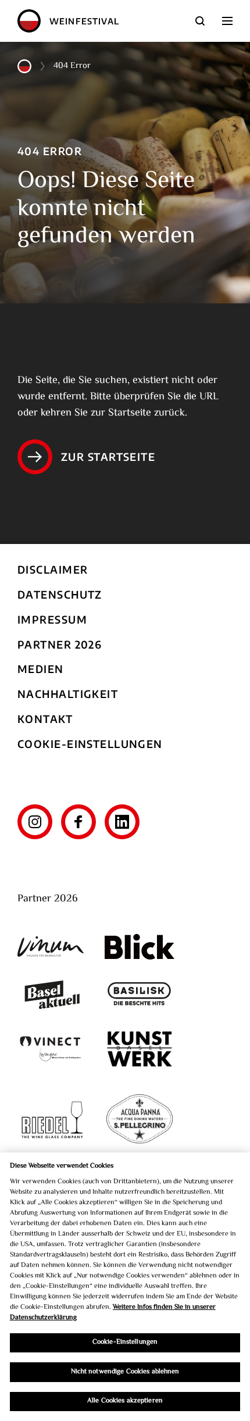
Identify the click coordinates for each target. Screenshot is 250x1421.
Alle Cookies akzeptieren (125, 1400)
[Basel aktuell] (52, 994)
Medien (40, 668)
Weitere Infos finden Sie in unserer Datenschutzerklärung (113, 1312)
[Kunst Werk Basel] (139, 1049)
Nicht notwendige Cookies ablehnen (125, 1371)
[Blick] (139, 947)
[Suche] (200, 21)
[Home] (29, 21)
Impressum (52, 619)
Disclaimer (52, 569)
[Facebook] (78, 821)
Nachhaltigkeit (67, 693)
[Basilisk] (139, 994)
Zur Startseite (108, 456)
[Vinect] (52, 1049)
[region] (125, 1286)
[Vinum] (52, 946)
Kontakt (45, 718)
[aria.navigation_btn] (227, 21)
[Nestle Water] (139, 1120)
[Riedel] (52, 1120)
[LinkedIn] (122, 821)
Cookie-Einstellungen (90, 743)
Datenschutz (59, 594)
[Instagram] (34, 821)
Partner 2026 (59, 644)
